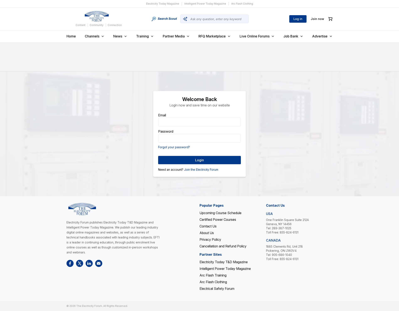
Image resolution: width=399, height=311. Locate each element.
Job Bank (290, 36)
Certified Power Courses (218, 219)
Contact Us (208, 226)
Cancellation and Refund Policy (223, 246)
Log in (297, 19)
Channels (92, 36)
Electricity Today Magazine (162, 3)
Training (142, 36)
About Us (207, 233)
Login (199, 160)
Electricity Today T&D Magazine (224, 262)
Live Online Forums (255, 36)
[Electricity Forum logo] (96, 16)
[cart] (330, 19)
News (117, 36)
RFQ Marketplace (212, 36)
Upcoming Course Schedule (220, 213)
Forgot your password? (174, 147)
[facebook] (70, 263)
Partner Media (174, 36)
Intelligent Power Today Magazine (205, 3)
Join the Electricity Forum (201, 169)
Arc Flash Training (213, 275)
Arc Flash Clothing (242, 3)
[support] (98, 263)
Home (71, 36)
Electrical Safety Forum (217, 288)
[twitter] (79, 263)
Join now (317, 19)
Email (162, 115)
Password (165, 131)
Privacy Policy (210, 239)
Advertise (320, 36)
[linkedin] (89, 263)
